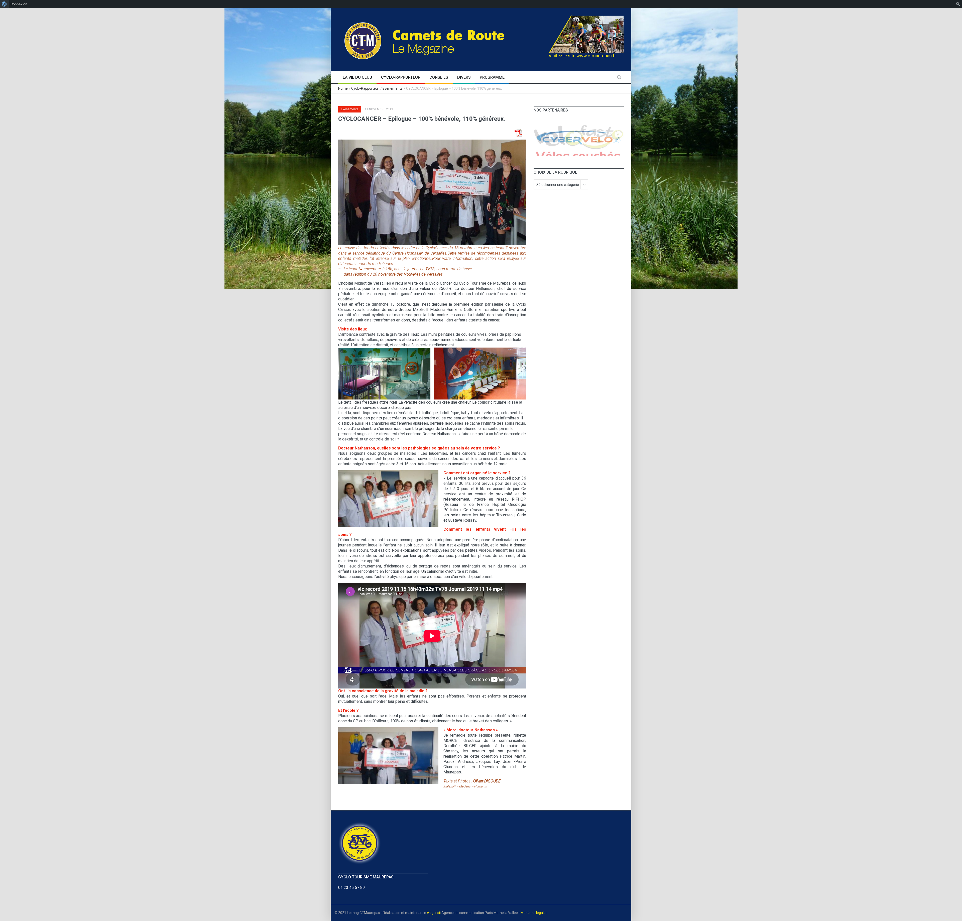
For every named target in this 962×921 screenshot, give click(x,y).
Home (343, 88)
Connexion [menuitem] (19, 4)
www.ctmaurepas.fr (596, 55)
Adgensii (434, 913)
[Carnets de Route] (434, 39)
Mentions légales (534, 913)
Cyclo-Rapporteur (365, 88)
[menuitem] (4, 4)
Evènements (393, 88)
